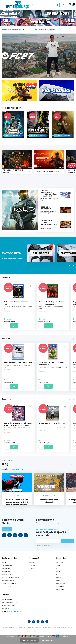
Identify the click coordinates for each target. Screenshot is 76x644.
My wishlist (32, 569)
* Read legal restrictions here (44, 545)
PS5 (57, 569)
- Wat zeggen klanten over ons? (38, 631)
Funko (58, 580)
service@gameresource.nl (46, 529)
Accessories (60, 586)
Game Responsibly (8, 580)
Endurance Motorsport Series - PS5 (18, 362)
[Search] (57, 5)
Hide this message (29, 640)
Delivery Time (6, 569)
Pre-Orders (59, 563)
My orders (32, 566)
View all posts (17, 469)
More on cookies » (48, 640)
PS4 (57, 574)
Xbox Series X (60, 577)
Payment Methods (8, 574)
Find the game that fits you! (10, 577)
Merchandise (60, 589)
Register (31, 563)
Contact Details (7, 566)
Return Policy (6, 571)
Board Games (60, 583)
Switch (58, 571)
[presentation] (69, 266)
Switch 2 (58, 566)
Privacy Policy (6, 586)
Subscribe (67, 541)
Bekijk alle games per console (12, 258)
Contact (7, 529)
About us (5, 563)
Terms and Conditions (9, 583)
